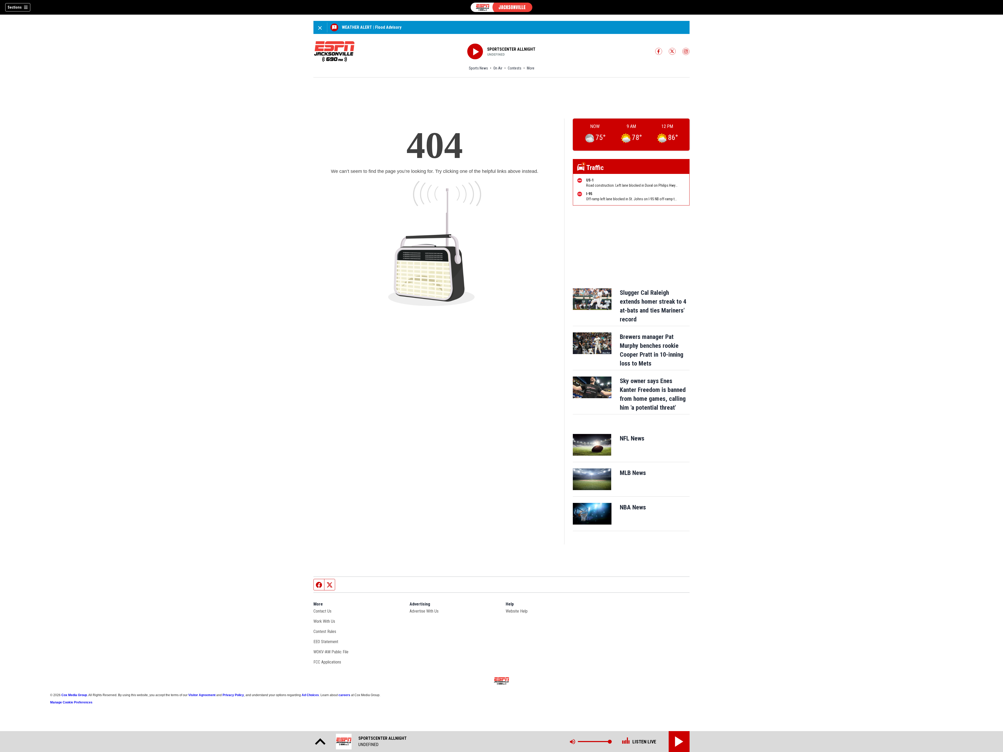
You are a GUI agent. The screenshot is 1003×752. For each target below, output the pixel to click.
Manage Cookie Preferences (71, 702)
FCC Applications (327, 662)
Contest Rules (324, 631)
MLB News (633, 473)
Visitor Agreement (201, 695)
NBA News (633, 507)
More (530, 68)
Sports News (478, 68)
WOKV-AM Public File (330, 651)
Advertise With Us (424, 611)
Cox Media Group (74, 695)
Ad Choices (310, 695)
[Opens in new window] (592, 445)
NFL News (632, 438)
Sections (15, 7)
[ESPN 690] (501, 7)
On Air (497, 68)
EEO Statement (325, 641)
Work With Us (324, 621)
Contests (514, 68)
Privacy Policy (233, 695)
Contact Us (322, 611)
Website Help (517, 611)
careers (344, 695)
